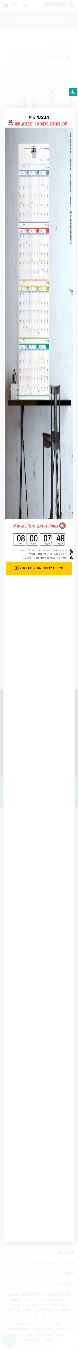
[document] (39, 675)
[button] (10, 122)
